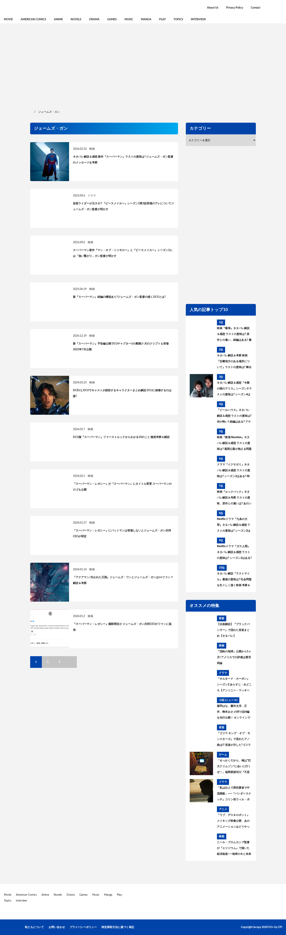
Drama (94, 19)
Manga (146, 19)
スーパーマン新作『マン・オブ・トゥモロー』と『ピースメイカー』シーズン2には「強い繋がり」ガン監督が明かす (123, 253)
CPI (280, 927)
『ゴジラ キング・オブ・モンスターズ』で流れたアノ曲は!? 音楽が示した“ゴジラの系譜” (234, 740)
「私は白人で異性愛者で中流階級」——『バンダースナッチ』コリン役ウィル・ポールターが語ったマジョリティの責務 (234, 794)
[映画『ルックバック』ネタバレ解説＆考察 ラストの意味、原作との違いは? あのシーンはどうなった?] (201, 494)
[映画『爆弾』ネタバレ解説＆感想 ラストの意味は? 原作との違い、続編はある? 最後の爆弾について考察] (201, 331)
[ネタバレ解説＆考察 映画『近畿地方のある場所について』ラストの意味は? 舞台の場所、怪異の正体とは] (201, 358)
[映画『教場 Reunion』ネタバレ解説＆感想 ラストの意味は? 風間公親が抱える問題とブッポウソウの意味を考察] (201, 440)
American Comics (33, 19)
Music (129, 19)
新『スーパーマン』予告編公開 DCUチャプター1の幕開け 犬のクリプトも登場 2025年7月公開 (121, 346)
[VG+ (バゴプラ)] (45, 8)
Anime (58, 19)
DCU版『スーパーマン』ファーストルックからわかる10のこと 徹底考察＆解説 (121, 437)
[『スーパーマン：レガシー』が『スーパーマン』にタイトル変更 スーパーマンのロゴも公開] (49, 488)
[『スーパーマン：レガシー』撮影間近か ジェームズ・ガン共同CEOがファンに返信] (49, 628)
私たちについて (34, 927)
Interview (198, 19)
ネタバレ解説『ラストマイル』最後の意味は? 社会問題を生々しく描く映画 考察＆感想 (234, 580)
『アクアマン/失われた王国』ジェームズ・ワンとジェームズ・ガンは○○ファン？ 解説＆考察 (123, 580)
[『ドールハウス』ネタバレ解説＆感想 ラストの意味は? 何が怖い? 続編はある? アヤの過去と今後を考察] (201, 413)
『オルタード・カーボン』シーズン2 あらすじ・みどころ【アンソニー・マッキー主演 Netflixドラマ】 (234, 685)
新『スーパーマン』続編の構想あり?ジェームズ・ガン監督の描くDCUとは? (119, 297)
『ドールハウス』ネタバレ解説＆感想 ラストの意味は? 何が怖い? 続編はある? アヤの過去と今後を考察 (234, 417)
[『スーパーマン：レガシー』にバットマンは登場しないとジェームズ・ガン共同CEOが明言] (49, 535)
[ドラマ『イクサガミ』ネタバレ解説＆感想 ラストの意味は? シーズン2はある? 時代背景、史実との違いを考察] (201, 467)
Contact (255, 7)
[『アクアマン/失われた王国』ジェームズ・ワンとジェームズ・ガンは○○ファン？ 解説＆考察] (49, 582)
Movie (8, 19)
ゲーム (223, 754)
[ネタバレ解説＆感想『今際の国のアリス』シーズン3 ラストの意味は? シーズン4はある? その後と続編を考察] (201, 385)
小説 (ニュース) (228, 700)
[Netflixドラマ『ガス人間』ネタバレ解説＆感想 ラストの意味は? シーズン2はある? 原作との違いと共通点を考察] (201, 549)
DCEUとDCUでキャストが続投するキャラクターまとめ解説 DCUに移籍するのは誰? (122, 393)
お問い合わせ (57, 927)
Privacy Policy (234, 7)
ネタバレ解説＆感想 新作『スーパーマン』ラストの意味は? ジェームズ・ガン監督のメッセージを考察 (123, 159)
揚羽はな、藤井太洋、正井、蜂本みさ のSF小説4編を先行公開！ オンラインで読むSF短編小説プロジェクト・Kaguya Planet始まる (233, 713)
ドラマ (92, 195)
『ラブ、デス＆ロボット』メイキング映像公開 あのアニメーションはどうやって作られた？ (233, 822)
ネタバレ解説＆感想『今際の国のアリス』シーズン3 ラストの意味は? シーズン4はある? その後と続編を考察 (234, 389)
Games (112, 19)
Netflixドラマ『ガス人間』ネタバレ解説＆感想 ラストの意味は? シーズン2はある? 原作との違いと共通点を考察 (234, 553)
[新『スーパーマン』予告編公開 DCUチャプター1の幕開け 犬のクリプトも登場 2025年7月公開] (49, 348)
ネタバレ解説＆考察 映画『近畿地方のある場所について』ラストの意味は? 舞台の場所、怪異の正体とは (234, 362)
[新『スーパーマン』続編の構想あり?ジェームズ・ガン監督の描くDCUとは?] (49, 301)
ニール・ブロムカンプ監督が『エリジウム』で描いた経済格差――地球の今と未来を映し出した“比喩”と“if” (234, 849)
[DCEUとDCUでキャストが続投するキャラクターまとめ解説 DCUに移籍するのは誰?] (49, 395)
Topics (178, 19)
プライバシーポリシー (83, 927)
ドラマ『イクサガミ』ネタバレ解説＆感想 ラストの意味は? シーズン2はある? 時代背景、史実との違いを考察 (233, 471)
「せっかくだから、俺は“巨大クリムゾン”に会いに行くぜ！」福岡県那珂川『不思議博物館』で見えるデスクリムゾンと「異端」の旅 (234, 767)
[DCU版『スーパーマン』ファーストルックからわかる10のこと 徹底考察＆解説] (49, 442)
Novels (76, 19)
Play (162, 19)
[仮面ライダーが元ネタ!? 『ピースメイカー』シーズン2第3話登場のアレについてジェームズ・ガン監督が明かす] (49, 208)
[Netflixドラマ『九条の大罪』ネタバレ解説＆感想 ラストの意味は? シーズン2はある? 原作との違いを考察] (201, 522)
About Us (212, 7)
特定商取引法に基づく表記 (118, 927)
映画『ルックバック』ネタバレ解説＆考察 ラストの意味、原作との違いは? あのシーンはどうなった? (234, 498)
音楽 (221, 618)
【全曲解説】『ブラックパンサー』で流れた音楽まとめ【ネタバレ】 (233, 630)
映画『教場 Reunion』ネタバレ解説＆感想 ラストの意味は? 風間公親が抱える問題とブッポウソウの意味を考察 (234, 444)
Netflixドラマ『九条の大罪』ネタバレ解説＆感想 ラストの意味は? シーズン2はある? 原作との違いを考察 (233, 526)
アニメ (223, 809)
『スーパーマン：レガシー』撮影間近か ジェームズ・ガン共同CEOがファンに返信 (122, 627)
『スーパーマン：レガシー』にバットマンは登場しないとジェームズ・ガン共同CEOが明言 (122, 533)
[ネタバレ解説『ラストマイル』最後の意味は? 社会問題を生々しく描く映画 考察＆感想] (201, 576)
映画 (92, 149)
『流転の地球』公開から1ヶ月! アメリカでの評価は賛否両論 (234, 657)
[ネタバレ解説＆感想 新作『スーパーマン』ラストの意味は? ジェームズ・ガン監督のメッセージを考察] (49, 161)
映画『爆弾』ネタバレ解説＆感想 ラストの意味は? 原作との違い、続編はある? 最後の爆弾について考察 (234, 335)
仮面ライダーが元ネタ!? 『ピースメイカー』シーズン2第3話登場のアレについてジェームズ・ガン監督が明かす (123, 206)
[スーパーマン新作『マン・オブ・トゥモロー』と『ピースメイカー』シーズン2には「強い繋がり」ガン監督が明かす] (49, 255)
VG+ (271, 927)
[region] (143, 66)
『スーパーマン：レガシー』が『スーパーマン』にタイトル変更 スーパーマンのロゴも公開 (122, 486)
